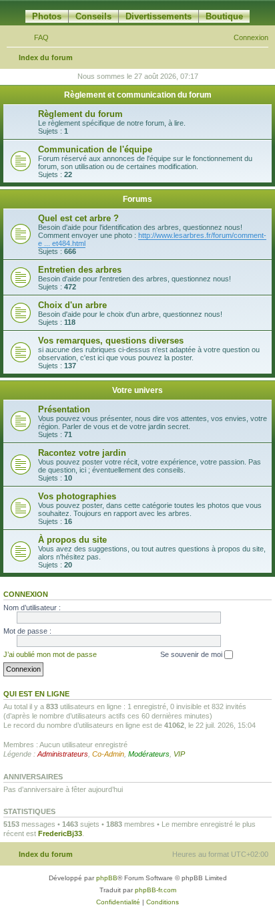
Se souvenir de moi (192, 654)
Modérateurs (149, 754)
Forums (137, 199)
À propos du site (72, 540)
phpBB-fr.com (155, 890)
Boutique (224, 16)
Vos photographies (77, 496)
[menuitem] (35, 37)
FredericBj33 (60, 833)
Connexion (25, 594)
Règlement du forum (80, 114)
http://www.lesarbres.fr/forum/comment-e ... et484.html (152, 239)
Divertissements (158, 16)
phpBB (106, 878)
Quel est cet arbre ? (78, 218)
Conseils (93, 16)
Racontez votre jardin (82, 453)
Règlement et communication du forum (138, 95)
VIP (179, 754)
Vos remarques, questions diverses (111, 341)
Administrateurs (62, 754)
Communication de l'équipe (95, 149)
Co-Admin (108, 754)
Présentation (64, 409)
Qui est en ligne (36, 694)
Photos (46, 16)
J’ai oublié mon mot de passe (50, 654)
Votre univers (137, 390)
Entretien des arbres (79, 270)
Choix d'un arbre (72, 305)
